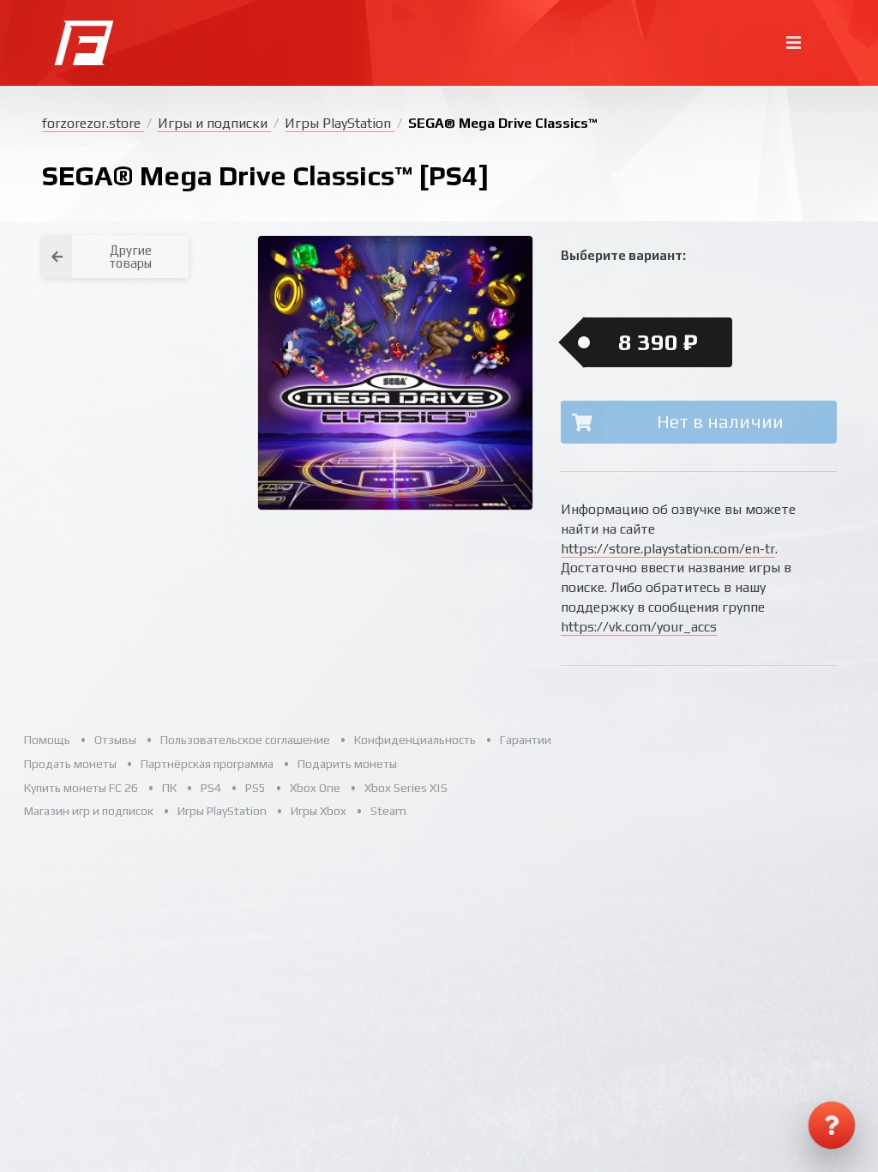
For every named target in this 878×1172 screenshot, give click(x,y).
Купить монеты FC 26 (81, 787)
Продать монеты (70, 763)
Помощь (47, 739)
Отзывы (115, 739)
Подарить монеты (347, 763)
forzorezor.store (93, 123)
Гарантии (525, 739)
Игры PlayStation (339, 123)
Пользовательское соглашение (245, 739)
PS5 (255, 787)
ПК (169, 787)
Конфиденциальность (415, 739)
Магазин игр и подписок (88, 811)
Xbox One (315, 787)
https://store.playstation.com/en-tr (668, 549)
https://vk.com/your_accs (639, 627)
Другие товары (130, 256)
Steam (388, 811)
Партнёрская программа (207, 763)
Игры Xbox (318, 811)
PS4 (211, 787)
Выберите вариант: (623, 255)
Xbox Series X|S (406, 787)
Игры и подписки (214, 123)
